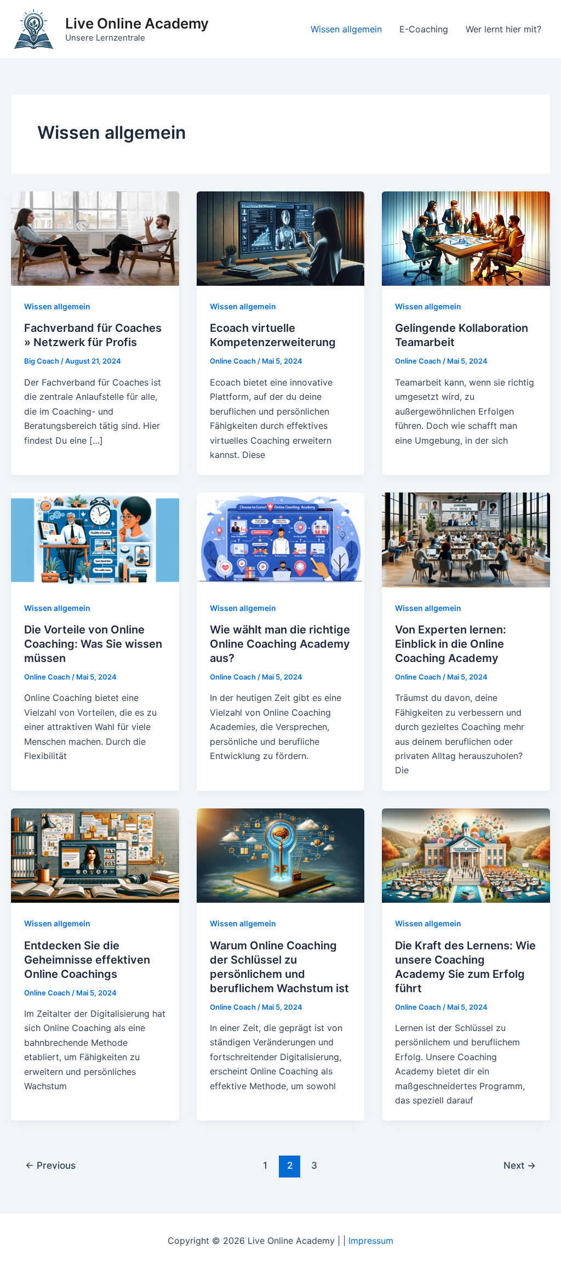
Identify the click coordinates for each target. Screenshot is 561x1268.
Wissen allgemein (346, 29)
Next (519, 1165)
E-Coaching (423, 29)
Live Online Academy (137, 23)
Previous (50, 1165)
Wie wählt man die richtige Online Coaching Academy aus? (280, 644)
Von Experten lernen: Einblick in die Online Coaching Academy (450, 644)
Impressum (370, 1240)
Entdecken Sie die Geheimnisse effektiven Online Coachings (87, 960)
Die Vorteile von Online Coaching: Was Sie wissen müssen (93, 644)
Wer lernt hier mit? (503, 29)
